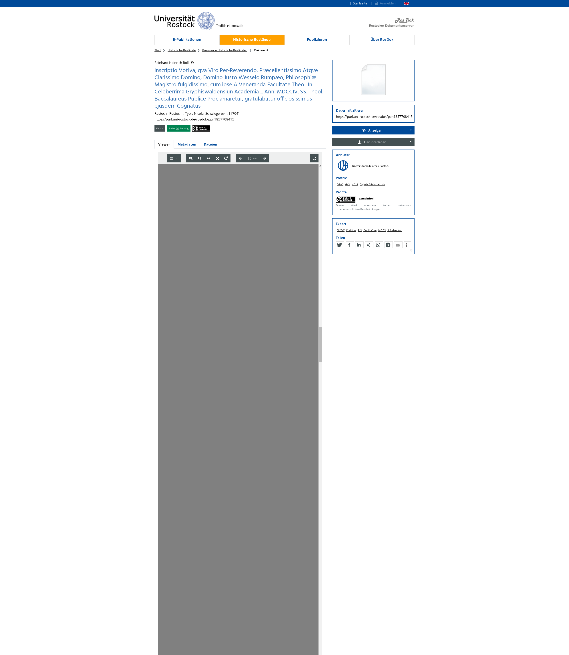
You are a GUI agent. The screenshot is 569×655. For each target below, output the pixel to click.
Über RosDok (382, 40)
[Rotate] (225, 158)
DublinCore (370, 230)
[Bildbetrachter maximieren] (314, 158)
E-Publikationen (187, 40)
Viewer (164, 144)
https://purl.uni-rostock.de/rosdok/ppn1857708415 (194, 119)
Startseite (360, 3)
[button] (339, 245)
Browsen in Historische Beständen (224, 50)
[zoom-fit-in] (217, 158)
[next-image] (264, 158)
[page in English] (404, 3)
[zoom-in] (190, 158)
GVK (347, 184)
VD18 (355, 184)
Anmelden (387, 3)
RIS (360, 230)
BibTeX (341, 230)
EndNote (351, 230)
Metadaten (187, 144)
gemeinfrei (366, 198)
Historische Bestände (252, 40)
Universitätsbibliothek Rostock (370, 166)
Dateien (210, 144)
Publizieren (317, 40)
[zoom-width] (208, 158)
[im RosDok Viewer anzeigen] (373, 80)
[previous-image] (240, 158)
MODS (382, 230)
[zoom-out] (199, 158)
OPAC (340, 184)
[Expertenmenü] (411, 250)
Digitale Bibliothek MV (372, 184)
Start (157, 50)
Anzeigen (374, 130)
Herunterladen (374, 142)
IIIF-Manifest (394, 230)
